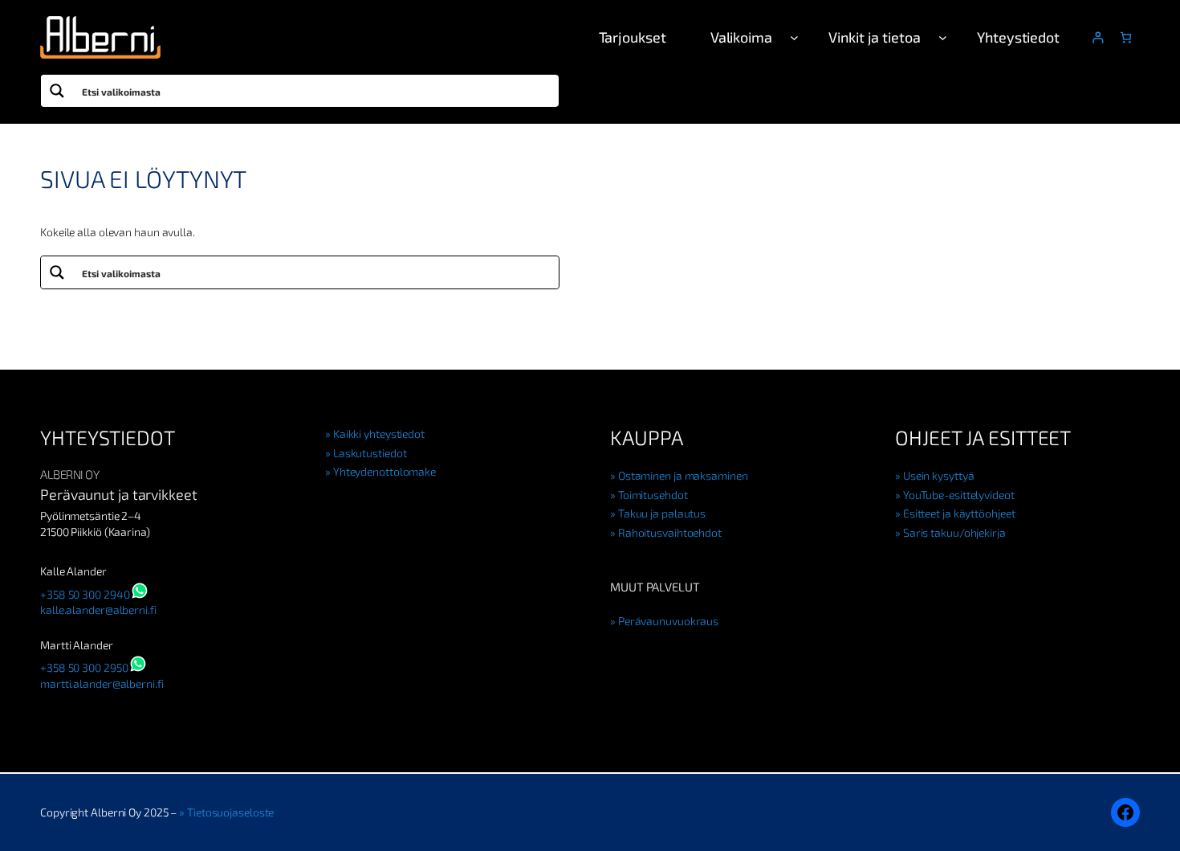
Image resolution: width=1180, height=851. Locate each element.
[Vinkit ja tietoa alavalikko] (942, 37)
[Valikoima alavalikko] (794, 37)
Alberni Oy (69, 474)
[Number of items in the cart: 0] (1126, 37)
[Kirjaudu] (1098, 37)
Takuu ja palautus (662, 513)
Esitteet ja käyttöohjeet (959, 513)
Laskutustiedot (369, 453)
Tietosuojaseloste (230, 812)
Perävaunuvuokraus (668, 621)
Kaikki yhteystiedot (379, 433)
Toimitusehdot (653, 494)
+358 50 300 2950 (84, 667)
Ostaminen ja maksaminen (683, 475)
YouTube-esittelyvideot (959, 494)
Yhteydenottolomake (384, 471)
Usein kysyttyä (938, 475)
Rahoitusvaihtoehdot (670, 532)
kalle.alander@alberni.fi (98, 609)
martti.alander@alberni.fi (102, 683)
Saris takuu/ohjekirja (954, 532)
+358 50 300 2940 (84, 594)
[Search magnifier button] (57, 91)
